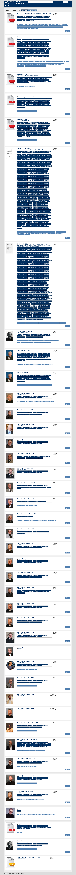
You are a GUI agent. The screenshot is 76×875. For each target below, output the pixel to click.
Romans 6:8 (37, 226)
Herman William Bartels (35, 75)
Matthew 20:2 (30, 281)
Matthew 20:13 (25, 284)
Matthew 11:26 (41, 169)
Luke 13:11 (34, 53)
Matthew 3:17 (44, 151)
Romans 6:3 (45, 225)
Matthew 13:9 (44, 172)
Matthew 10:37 (35, 168)
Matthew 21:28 (46, 284)
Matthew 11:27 (46, 169)
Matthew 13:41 (19, 176)
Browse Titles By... (8, 5)
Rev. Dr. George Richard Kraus (45, 245)
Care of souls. (19, 61)
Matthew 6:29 (39, 161)
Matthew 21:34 (46, 285)
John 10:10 (42, 101)
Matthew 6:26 (24, 161)
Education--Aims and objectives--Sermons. (54, 25)
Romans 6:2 (41, 225)
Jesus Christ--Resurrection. (59, 63)
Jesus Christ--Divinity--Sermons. (39, 63)
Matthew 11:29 (35, 259)
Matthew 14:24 (46, 180)
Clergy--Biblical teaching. (29, 340)
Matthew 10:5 (39, 166)
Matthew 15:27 (19, 273)
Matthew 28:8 (19, 100)
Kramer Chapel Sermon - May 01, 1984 (25, 498)
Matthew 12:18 (25, 81)
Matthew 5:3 (28, 39)
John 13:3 (22, 214)
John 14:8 (30, 17)
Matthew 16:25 (46, 187)
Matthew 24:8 (44, 295)
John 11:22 (47, 208)
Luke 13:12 (38, 53)
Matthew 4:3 (24, 152)
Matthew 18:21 (41, 277)
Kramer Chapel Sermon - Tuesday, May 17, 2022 (28, 758)
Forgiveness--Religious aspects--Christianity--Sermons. (54, 61)
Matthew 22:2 (40, 288)
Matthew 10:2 (24, 166)
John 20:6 (34, 222)
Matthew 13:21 (19, 264)
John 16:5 (48, 313)
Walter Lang (23, 97)
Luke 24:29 (47, 125)
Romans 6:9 (42, 226)
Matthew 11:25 (35, 169)
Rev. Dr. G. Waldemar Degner (32, 245)
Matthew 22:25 (30, 46)
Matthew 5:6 (42, 39)
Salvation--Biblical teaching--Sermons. (49, 814)
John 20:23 (40, 317)
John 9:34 (34, 205)
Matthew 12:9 (39, 78)
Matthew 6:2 (43, 158)
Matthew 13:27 (35, 173)
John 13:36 (23, 16)
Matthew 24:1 (40, 294)
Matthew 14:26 (25, 182)
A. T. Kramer (20, 38)
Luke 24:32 (27, 126)
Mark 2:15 (18, 49)
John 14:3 (43, 16)
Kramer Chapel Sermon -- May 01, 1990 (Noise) (27, 513)
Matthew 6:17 (38, 159)
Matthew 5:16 (34, 77)
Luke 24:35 (39, 126)
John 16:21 (49, 359)
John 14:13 (19, 19)
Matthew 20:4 (40, 281)
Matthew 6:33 (24, 162)
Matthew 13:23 (30, 264)
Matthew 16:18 (41, 186)
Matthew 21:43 (41, 45)
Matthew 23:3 (24, 292)
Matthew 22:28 (46, 46)
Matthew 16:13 (30, 273)
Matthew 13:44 (35, 176)
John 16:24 (19, 379)
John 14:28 (32, 746)
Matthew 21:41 (30, 45)
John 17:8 (26, 133)
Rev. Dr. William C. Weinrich (22, 530)
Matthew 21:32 (35, 285)
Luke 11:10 (48, 375)
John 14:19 (45, 19)
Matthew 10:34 (19, 168)
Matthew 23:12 (35, 294)
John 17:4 (43, 132)
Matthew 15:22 (41, 183)
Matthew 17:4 (40, 189)
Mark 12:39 (47, 49)
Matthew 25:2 (19, 298)
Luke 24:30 (19, 126)
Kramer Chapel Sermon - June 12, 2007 (26, 482)
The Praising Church (21, 840)
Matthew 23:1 (46, 291)
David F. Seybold (45, 244)
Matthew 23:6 (39, 292)
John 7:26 (35, 55)
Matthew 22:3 (45, 288)
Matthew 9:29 (19, 42)
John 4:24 (22, 204)
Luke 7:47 (48, 52)
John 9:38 (18, 207)
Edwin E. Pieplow (20, 75)
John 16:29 (32, 20)
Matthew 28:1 (19, 98)
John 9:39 (22, 207)
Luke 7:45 (41, 52)
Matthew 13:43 (30, 176)
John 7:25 (31, 55)
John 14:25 (19, 746)
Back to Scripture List (33, 10)
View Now (67, 31)
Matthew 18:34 (46, 280)
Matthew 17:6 (19, 190)
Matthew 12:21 (41, 81)
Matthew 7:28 (49, 249)
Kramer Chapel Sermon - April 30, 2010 (25, 468)
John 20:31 (27, 136)
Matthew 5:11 (33, 41)
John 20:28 (23, 225)
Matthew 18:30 (25, 280)
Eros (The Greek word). (55, 340)
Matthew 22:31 (30, 48)
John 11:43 (36, 212)
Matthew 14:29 (41, 182)
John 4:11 (36, 201)
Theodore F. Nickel (26, 75)
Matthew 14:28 (35, 182)
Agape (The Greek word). (21, 340)
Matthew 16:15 (25, 186)
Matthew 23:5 (34, 292)
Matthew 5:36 (44, 155)
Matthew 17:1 (25, 189)
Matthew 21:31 (30, 285)
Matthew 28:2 (24, 98)
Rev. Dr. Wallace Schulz (21, 809)
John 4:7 (22, 201)
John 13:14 (36, 215)
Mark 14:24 (32, 100)
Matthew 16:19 (46, 186)
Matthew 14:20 (25, 180)
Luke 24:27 (39, 125)
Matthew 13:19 (41, 263)
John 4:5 (47, 200)
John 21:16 (27, 105)
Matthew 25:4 (29, 298)
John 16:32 (19, 381)
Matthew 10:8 (34, 253)
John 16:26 (27, 379)
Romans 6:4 (19, 226)
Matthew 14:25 (19, 182)
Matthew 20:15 (35, 284)
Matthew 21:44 (46, 45)
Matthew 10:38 (41, 168)
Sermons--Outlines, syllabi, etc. (29, 86)
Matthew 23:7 (44, 292)
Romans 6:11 (19, 228)
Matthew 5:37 (49, 155)
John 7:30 (18, 56)
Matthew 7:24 (49, 162)
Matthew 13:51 (46, 267)
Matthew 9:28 (48, 41)
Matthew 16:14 (19, 186)
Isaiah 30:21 (33, 590)
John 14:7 (26, 17)
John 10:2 (44, 100)
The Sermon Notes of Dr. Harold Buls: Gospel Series (28, 857)
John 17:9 (30, 133)
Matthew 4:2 (19, 152)
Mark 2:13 (45, 48)
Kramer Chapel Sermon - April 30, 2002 (25, 439)
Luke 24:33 (31, 126)
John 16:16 (27, 359)
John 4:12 (40, 201)
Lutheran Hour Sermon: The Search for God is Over (28, 808)
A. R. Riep (30, 75)
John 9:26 (34, 204)
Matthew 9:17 (34, 78)
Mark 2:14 (49, 48)
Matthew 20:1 (25, 281)
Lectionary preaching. (50, 364)
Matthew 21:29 (19, 285)
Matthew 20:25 (25, 193)
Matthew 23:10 (24, 294)
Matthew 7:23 (44, 162)
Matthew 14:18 (46, 179)
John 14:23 (49, 335)
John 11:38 (49, 211)
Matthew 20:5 (45, 281)
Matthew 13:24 (19, 173)
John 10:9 (38, 101)
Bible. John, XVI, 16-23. (28, 364)
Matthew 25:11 (30, 299)
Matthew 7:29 (19, 250)
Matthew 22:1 (35, 288)
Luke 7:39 (18, 52)
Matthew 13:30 (19, 175)
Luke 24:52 (19, 309)
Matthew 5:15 (29, 77)
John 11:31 (19, 211)
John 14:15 (27, 19)
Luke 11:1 (18, 375)
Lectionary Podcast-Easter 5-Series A (25, 791)
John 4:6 (18, 201)
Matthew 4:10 (24, 154)
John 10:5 (22, 101)
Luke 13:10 (30, 53)
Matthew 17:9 (34, 190)
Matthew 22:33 (41, 48)
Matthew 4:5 (33, 152)
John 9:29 (46, 204)
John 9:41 (30, 207)
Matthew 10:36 (30, 168)
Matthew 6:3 (48, 158)
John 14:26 (23, 746)
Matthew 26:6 (46, 193)
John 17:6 (18, 133)
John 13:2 (18, 214)
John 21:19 (40, 105)
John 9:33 (30, 205)
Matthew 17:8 (29, 190)
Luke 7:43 (33, 52)
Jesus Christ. (19, 832)
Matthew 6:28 (34, 161)
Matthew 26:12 (45, 194)
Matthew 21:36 (25, 287)
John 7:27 (39, 55)
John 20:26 (19, 319)
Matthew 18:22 (46, 277)
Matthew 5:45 (19, 158)
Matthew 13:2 (19, 260)
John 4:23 (18, 204)
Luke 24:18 (35, 123)
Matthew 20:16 (41, 284)
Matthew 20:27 (35, 193)
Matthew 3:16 (39, 151)
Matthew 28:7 (49, 98)
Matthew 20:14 (30, 284)
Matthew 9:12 (24, 165)
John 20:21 (32, 317)
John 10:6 (26, 101)
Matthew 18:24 (25, 278)
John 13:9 (46, 214)
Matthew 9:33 (39, 42)
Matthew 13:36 (25, 175)
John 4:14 (48, 201)
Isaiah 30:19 (24, 590)
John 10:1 (40, 100)
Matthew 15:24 (35, 271)
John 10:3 (48, 100)
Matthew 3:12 (19, 151)
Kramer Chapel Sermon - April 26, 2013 (25, 409)
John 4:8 (25, 201)
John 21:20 (45, 105)
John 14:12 (47, 17)
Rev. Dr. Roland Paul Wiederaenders (23, 96)
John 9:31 (22, 205)
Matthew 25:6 (39, 298)
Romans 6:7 (33, 226)
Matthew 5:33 (29, 155)
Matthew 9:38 (49, 165)
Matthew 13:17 (30, 263)
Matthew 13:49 (35, 267)
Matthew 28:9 (19, 302)
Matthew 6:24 (48, 159)
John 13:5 (30, 214)
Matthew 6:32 (19, 162)
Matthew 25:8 (49, 298)
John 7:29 (46, 55)
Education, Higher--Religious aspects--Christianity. (24, 25)
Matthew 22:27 (41, 46)
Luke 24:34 (35, 126)
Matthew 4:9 (19, 154)
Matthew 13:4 (19, 172)
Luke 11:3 (22, 375)
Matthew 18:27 (41, 278)
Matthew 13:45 (41, 176)
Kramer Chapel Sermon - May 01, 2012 (25, 603)
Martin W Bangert (26, 120)
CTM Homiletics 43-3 (22, 119)
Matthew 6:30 (44, 161)
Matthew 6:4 (19, 159)
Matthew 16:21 (25, 187)
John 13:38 (32, 16)
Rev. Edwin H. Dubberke (29, 246)
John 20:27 (19, 225)
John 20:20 (47, 133)
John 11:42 (32, 212)
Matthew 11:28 (30, 259)
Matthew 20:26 (30, 193)
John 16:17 (32, 359)
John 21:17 (32, 105)
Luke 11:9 (44, 375)
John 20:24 (45, 317)
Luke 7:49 (22, 53)
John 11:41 (27, 212)
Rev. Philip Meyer (20, 425)
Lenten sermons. (32, 233)
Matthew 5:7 (46, 39)
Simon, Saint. (42, 750)
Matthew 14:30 (46, 182)
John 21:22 (19, 107)
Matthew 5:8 (19, 41)
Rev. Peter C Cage (20, 440)
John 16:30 (45, 379)
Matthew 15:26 (46, 271)
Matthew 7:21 (34, 162)
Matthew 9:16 (29, 78)
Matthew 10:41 (25, 169)
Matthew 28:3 (29, 98)
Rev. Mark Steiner (20, 648)
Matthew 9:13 (29, 165)
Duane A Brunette (20, 120)
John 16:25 (23, 379)
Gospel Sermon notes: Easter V (24, 372)
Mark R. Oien (39, 245)
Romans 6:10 (47, 226)
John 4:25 (26, 204)
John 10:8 (34, 101)
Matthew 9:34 (44, 42)
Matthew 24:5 (29, 295)
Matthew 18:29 (19, 280)
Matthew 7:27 (44, 249)
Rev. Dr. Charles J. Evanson (41, 149)
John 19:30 (43, 221)
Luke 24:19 (39, 123)
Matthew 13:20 (46, 263)
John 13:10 (19, 215)
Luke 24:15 (23, 123)
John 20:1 (47, 221)
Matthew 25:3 (24, 298)
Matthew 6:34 (29, 162)
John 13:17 (49, 215)
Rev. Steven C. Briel (25, 245)
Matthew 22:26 (35, 46)
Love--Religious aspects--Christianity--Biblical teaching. (25, 342)
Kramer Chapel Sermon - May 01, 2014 (25, 632)
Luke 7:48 (18, 53)
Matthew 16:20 (19, 187)
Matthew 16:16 (30, 186)
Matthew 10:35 (25, 168)
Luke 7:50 (26, 53)
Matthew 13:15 (19, 263)
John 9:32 (26, 205)
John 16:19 (27, 20)
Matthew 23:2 (19, 292)
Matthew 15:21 (35, 183)
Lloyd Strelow (25, 244)
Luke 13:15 (19, 55)
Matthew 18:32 (35, 280)
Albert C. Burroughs (32, 96)
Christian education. (30, 24)
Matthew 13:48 (30, 267)
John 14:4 (47, 16)
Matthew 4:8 (46, 152)
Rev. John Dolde (20, 759)
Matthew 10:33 (25, 256)
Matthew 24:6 (34, 295)
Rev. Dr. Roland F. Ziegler (21, 740)
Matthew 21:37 (30, 287)
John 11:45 (45, 212)
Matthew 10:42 (30, 169)
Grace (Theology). (66, 61)
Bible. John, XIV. (19, 750)
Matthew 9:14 (19, 78)
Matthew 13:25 (25, 173)
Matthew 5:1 (19, 39)
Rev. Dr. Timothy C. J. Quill (22, 559)
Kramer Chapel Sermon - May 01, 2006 (25, 558)
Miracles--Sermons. (32, 64)
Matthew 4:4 (28, 152)
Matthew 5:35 (39, 155)
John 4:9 (29, 201)
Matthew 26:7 (19, 194)
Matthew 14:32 (25, 183)
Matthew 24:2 (45, 294)
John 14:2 (39, 16)
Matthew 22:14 (41, 291)
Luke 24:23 (23, 125)
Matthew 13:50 (41, 267)
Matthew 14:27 (30, 182)
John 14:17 (36, 19)
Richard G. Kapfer (40, 244)
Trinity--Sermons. (26, 234)
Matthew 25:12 (35, 299)
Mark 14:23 (28, 100)
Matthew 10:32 (19, 256)
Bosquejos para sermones (23, 36)
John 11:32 (23, 211)
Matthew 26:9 (29, 194)
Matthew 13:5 (24, 172)
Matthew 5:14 (24, 77)
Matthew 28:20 (41, 122)
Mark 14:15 (19, 16)
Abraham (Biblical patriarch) (21, 24)
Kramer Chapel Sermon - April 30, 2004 (25, 453)
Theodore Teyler (42, 96)
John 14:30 (40, 746)
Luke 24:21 (47, 123)
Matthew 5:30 (49, 154)
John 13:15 (40, 215)
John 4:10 (32, 201)
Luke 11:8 (41, 375)
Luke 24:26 (35, 125)
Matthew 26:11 (40, 194)
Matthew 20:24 (19, 193)
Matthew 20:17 (45, 190)
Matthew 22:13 (35, 291)
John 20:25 (49, 317)
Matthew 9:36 (39, 165)
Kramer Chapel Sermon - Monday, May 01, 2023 (27, 722)
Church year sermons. (20, 86)
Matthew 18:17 (19, 277)
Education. (34, 25)
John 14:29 (36, 746)
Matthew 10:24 (39, 253)
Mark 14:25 (36, 100)
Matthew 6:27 (29, 161)
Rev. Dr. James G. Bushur (21, 394)
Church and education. (47, 24)
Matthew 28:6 (44, 98)
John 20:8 (42, 222)
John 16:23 (23, 360)
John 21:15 (23, 105)
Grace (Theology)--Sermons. (21, 63)
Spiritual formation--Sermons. (21, 28)
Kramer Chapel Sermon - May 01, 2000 (25, 528)
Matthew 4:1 (49, 151)
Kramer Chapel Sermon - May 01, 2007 (25, 572)
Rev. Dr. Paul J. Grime (21, 604)
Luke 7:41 (26, 52)
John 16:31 (49, 379)
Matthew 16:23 (35, 187)
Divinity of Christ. (25, 61)
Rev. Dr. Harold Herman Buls (22, 858)
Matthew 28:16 (19, 122)
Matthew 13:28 (41, 173)
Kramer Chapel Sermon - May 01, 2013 (25, 617)
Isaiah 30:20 (28, 590)
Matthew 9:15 (24, 78)
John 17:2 (35, 132)
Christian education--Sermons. (38, 24)
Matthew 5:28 (39, 154)
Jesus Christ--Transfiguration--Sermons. (23, 233)
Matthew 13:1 (46, 259)
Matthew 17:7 (24, 190)
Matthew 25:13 (40, 299)
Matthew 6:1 (39, 158)
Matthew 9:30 (24, 42)
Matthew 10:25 (45, 253)
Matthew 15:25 (41, 271)
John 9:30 (18, 205)
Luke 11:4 (26, 375)
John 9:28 (42, 204)
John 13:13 (32, 215)
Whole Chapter (24, 10)
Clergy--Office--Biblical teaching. (38, 340)
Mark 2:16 (22, 49)
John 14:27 (27, 746)
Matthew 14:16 (35, 179)
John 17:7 (22, 133)
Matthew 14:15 (30, 179)
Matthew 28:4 (34, 98)
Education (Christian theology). (62, 24)
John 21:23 (23, 107)
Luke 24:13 (45, 122)
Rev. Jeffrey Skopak (21, 662)
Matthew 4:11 (29, 154)
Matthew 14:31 (19, 183)
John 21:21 (49, 105)
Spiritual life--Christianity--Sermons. (32, 28)
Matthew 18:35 (19, 281)
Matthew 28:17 (25, 122)
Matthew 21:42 (35, 45)
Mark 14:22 (24, 100)
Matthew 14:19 (19, 180)
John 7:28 (42, 55)
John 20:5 (30, 222)
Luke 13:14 (46, 53)
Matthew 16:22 (30, 187)
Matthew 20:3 (35, 281)
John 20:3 (22, 222)
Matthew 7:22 (39, 162)
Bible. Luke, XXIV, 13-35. (36, 364)
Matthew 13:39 (41, 175)
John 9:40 (26, 207)
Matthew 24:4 (24, 295)
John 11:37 (45, 211)
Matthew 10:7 (49, 166)
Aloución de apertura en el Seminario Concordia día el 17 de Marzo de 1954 (34, 13)
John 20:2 (18, 222)
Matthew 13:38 (35, 175)
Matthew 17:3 (35, 189)
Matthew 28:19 (35, 122)
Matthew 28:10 (24, 302)
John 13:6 (34, 214)
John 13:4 (26, 214)
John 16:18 (36, 359)
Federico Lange (20, 14)
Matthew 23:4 (29, 292)
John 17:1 (31, 132)
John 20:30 (23, 136)
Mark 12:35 (30, 49)
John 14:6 (22, 17)
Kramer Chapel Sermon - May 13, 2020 (25, 677)
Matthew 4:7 (42, 152)
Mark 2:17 (26, 49)
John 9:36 (42, 205)
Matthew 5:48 (34, 158)
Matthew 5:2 (24, 39)
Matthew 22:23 (19, 46)
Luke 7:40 (22, 52)
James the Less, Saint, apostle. (42, 520)
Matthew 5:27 (34, 154)
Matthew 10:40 (19, 169)
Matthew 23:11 (30, 294)
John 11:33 (27, 211)
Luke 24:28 (43, 125)
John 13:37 (27, 16)
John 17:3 (39, 132)
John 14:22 (23, 20)
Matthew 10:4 (34, 166)
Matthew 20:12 (19, 284)
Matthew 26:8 (24, 194)
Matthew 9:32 (34, 42)
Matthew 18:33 (41, 280)
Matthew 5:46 (24, 158)
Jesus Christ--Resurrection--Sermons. (23, 64)
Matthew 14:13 (19, 179)
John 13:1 (48, 212)
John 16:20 (45, 359)
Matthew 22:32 (35, 48)
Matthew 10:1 (19, 166)
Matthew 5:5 (37, 39)
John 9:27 (38, 204)
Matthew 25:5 (34, 298)
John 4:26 (30, 204)
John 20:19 (43, 133)
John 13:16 (45, 215)
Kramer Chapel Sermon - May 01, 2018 (25, 661)
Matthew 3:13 (24, 151)
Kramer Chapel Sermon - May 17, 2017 (25, 694)
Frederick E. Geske (37, 96)
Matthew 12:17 (19, 81)
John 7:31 (22, 56)
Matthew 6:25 (19, 161)
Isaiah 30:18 (19, 590)
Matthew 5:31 (19, 155)
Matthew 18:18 (25, 277)
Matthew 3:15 (34, 151)
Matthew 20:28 (41, 193)
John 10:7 (30, 101)
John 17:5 (47, 132)
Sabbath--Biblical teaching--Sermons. (56, 64)
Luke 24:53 (23, 309)
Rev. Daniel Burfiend (21, 695)
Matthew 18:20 (35, 277)
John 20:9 (46, 222)
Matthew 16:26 (19, 189)
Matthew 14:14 (25, 179)
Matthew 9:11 (19, 165)
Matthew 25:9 (19, 299)
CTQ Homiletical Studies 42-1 (23, 148)
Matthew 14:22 (35, 180)
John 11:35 (36, 211)
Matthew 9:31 (29, 42)
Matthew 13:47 (25, 267)
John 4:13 (44, 201)
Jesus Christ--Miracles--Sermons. (50, 63)
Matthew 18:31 (30, 280)
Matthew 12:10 (44, 78)
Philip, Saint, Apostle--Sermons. (49, 401)
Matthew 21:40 (25, 45)
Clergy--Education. (54, 24)
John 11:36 (40, 211)
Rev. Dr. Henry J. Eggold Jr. (33, 149)
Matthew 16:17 (35, 186)
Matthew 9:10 (29, 250)
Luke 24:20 (43, 123)
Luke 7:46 (44, 52)
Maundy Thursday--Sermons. (40, 233)
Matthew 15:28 (25, 273)
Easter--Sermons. (43, 364)
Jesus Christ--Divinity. (30, 63)
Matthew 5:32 (24, 155)
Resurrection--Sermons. (46, 64)
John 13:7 (38, 214)
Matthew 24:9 (49, 295)
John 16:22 (19, 360)
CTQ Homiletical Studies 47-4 (23, 243)
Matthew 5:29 (44, 154)
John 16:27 (32, 379)
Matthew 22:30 (25, 48)
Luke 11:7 (37, 375)
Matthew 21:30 (25, 285)
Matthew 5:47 (29, 158)
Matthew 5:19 (49, 77)
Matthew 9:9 (24, 250)
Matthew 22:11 (25, 291)
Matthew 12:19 (30, 81)
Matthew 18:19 (30, 277)
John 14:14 (23, 19)
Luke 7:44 (37, 52)
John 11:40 (23, 212)
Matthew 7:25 (34, 249)
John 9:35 (38, 205)
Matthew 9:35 (34, 165)
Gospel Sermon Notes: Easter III (24, 350)
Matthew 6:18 (43, 159)
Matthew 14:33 (30, 183)
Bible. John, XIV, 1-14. (20, 730)
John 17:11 (39, 133)
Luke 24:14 (19, 123)
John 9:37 (46, 205)
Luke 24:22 (19, 125)
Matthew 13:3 (24, 260)
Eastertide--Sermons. (40, 401)
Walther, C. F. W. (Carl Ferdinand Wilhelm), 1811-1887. (43, 342)
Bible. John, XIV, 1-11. (20, 364)
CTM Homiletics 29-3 (22, 95)
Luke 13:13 (42, 53)
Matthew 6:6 (28, 159)
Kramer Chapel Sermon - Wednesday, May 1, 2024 (28, 775)
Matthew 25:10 (24, 299)
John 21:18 (36, 105)
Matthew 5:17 (39, 77)
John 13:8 (42, 214)
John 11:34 (32, 211)
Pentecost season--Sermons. (58, 233)
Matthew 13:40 (46, 175)
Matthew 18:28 (46, 278)
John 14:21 (19, 20)
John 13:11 (23, 215)
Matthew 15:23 (46, 183)
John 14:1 (35, 16)
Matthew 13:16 (25, 263)
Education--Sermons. (64, 25)
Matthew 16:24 (41, 187)
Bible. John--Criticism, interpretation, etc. (30, 401)
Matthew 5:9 (24, 41)
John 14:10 (38, 17)
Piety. (37, 64)
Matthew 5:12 (38, 41)
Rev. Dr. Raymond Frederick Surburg (32, 244)
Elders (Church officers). (47, 340)
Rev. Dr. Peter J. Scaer (21, 454)
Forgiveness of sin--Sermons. (32, 61)
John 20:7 (38, 222)
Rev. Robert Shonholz (21, 411)
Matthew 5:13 (19, 77)
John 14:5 (18, 17)
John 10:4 (18, 101)
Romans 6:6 (28, 226)
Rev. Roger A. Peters (21, 776)
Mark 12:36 (34, 49)
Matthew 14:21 (30, 180)
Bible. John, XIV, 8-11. (20, 520)
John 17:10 (34, 133)
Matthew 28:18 (30, 122)
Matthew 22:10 (19, 291)
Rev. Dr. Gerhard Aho (26, 149)
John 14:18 (40, 19)
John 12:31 (46, 101)
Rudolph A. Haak (20, 244)
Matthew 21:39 (19, 45)
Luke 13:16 (23, 55)
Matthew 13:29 (46, 173)
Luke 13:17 (27, 55)
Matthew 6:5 (24, 159)
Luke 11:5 (30, 375)
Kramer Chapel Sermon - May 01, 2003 (25, 543)
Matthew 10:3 (29, 166)
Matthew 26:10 (34, 194)
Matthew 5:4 (33, 39)
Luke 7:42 (30, 52)
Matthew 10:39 (46, 168)
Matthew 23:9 (19, 294)
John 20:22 (36, 317)
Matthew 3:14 (29, 151)
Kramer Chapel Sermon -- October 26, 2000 (27, 739)
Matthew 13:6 (29, 172)
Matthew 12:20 (35, 81)
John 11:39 (19, 212)
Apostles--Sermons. (20, 401)
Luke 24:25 (31, 125)
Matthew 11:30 (41, 259)
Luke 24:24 (27, 125)
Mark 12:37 (39, 49)
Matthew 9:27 (43, 41)
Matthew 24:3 (19, 295)
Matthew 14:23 (41, 180)
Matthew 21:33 (41, 285)
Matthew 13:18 (35, 263)
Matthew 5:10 (28, 41)
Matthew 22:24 (25, 46)
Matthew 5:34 (34, 155)
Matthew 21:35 (19, 287)
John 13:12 (27, 215)
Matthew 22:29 (19, 48)
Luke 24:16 (27, 123)
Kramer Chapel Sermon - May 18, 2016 (25, 708)
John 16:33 (23, 381)
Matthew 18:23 (39, 190)
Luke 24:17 (31, 123)
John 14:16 (32, 19)
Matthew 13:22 (25, 264)
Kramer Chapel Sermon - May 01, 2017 (25, 647)
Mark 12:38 (43, 49)
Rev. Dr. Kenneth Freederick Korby (23, 332)
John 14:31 (45, 746)
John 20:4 (26, 222)
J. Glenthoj (19, 824)
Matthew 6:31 (49, 161)
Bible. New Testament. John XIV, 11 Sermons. (24, 814)
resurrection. (40, 64)
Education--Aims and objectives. (42, 25)
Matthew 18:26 (35, 278)
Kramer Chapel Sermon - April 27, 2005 (25, 424)
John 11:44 (40, 212)
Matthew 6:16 (33, 159)
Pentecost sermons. (20, 234)
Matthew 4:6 (37, 152)
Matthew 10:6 (44, 166)
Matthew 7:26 (39, 249)
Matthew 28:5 (39, 98)
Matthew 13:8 (39, 172)
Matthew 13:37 (30, 175)
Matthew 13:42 (25, 176)
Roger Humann (20, 149)
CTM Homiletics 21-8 (22, 74)
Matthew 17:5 (45, 189)
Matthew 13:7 (34, 172)
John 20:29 (19, 136)
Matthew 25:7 (44, 298)
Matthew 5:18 (44, 77)
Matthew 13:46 (46, 176)
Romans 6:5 (24, 226)
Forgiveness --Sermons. (41, 61)
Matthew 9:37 (44, 165)
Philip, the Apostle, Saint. (51, 520)
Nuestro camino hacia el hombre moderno (26, 823)
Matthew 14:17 (41, 179)
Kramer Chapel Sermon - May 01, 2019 (25, 393)
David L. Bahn (23, 246)
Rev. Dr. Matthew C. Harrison (22, 469)
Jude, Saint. (38, 750)
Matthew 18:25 (30, 278)
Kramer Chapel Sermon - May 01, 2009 (25, 587)
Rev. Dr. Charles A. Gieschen (22, 544)
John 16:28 (36, 379)
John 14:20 (49, 19)
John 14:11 (43, 17)
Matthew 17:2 (30, 189)
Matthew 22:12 (30, 291)
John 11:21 (43, 208)
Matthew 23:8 (49, 292)
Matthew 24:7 (39, 295)
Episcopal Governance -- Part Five (24, 331)
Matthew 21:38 (35, 287)
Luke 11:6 (33, 375)
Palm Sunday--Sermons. (49, 233)
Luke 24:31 (23, 126)
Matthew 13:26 (30, 173)
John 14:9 (34, 17)
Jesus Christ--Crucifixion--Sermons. (37, 814)
